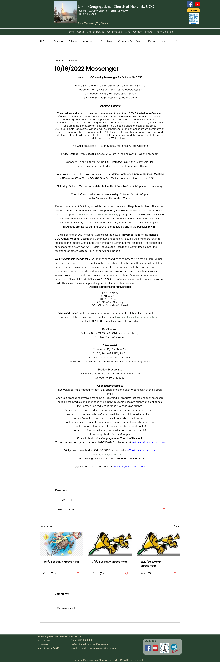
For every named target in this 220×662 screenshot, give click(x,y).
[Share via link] (63, 500)
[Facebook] (190, 4)
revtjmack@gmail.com (97, 644)
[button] (193, 10)
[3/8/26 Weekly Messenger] (61, 544)
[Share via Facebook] (56, 500)
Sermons (58, 41)
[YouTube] (197, 4)
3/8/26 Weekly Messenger (61, 562)
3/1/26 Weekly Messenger (109, 562)
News (163, 41)
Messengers (88, 41)
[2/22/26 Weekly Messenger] (158, 544)
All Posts (44, 41)
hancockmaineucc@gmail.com (101, 648)
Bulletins (73, 41)
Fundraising (106, 41)
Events (151, 41)
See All (177, 526)
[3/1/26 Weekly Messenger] (110, 544)
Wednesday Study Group (130, 41)
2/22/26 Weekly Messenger (151, 564)
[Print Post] (70, 500)
